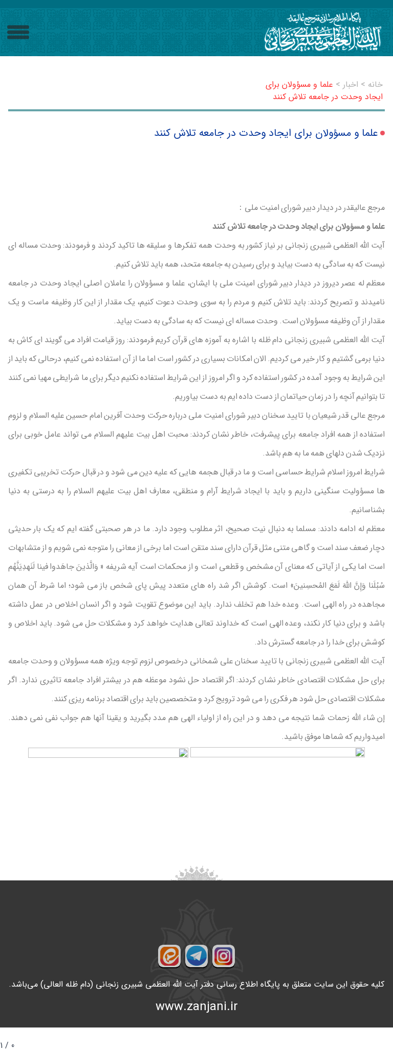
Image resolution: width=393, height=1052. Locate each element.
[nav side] (18, 32)
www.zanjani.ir (197, 1007)
